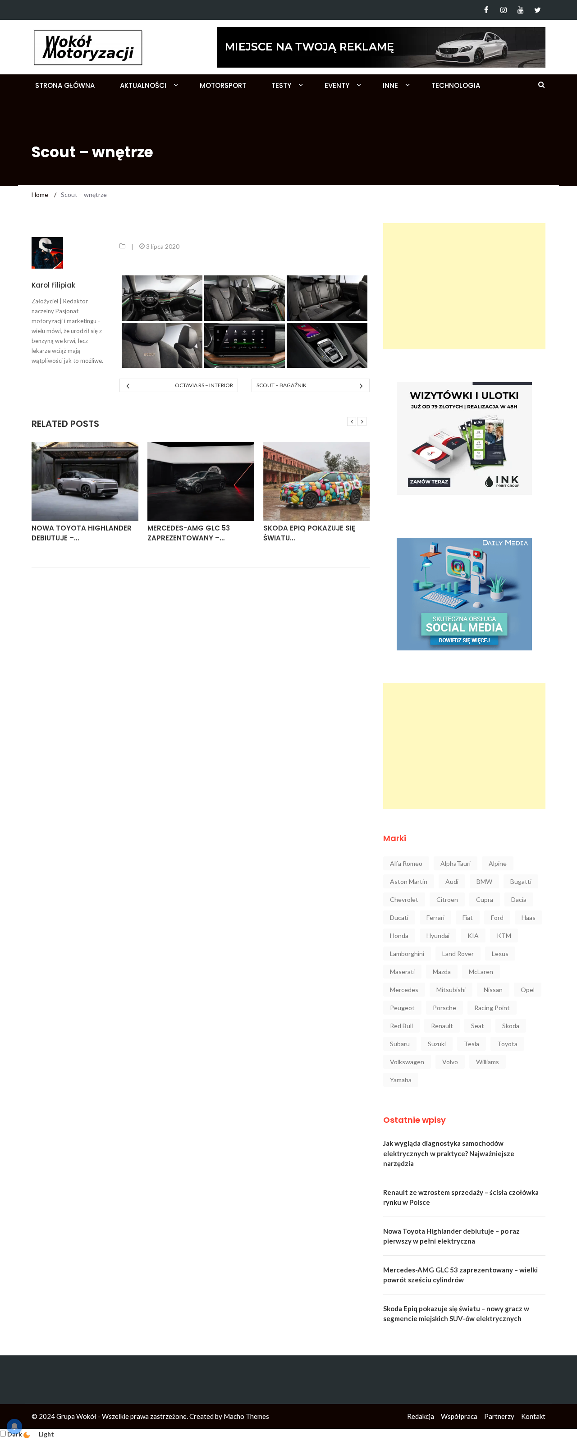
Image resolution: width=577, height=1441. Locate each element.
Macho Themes (246, 1416)
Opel (528, 989)
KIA (473, 935)
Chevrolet (404, 899)
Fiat (468, 917)
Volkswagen (407, 1062)
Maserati (402, 971)
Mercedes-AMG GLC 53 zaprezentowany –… (188, 533)
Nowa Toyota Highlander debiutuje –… (82, 533)
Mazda (442, 971)
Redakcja (420, 1416)
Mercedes (404, 989)
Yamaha (401, 1080)
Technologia (455, 85)
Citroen (447, 899)
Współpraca (459, 1416)
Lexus (500, 953)
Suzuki (437, 1044)
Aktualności (143, 85)
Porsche (444, 1007)
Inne (390, 85)
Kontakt (533, 1416)
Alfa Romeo (406, 863)
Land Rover (458, 953)
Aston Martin (408, 881)
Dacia (519, 899)
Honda (399, 935)
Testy (281, 85)
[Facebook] (486, 10)
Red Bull (401, 1025)
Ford (497, 917)
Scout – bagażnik (281, 385)
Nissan (493, 989)
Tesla (471, 1044)
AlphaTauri (455, 863)
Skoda (510, 1025)
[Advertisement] (464, 286)
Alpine (498, 863)
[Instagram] (503, 10)
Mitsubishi (451, 989)
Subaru (400, 1044)
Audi (451, 881)
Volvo (450, 1062)
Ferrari (435, 917)
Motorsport (223, 85)
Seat (477, 1025)
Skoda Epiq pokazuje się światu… (309, 533)
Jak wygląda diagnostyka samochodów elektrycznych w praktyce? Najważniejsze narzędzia (448, 1153)
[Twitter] (537, 10)
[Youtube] (520, 10)
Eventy (337, 85)
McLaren (481, 971)
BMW (484, 881)
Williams (487, 1062)
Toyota (507, 1044)
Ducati (399, 917)
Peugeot (402, 1007)
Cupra (484, 899)
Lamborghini (407, 953)
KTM (504, 935)
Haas (529, 917)
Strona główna (65, 85)
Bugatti (520, 881)
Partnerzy (499, 1416)
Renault (442, 1025)
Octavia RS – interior (204, 385)
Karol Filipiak (53, 285)
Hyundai (437, 935)
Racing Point (492, 1007)
